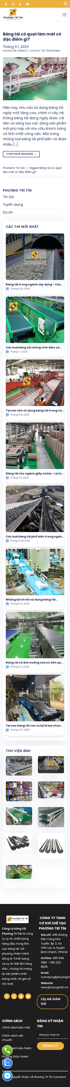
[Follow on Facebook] (6, 4)
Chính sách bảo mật (16, 1027)
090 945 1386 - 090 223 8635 (52, 963)
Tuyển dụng (13, 205)
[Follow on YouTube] (27, 4)
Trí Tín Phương (50, 51)
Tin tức (20, 168)
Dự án (8, 212)
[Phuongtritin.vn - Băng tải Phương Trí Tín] (32, 14)
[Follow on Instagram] (13, 4)
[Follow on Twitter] (21, 996)
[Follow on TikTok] (20, 4)
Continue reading (21, 154)
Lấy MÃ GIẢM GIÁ (50, 1002)
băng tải (13, 949)
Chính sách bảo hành (16, 1048)
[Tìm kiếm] (65, 4)
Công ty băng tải (14, 928)
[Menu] (64, 15)
